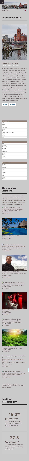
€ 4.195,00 (6, 277)
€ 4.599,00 (6, 366)
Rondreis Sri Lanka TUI (9, 347)
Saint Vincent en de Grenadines (8, 132)
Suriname (4, 154)
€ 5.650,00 (6, 213)
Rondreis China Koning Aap (10, 272)
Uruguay (3, 135)
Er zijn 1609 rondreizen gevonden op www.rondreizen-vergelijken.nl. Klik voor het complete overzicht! (13, 385)
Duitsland (4, 145)
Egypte (3, 156)
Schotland (4, 172)
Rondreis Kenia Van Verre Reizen (12, 209)
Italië (3, 137)
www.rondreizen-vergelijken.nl (15, 204)
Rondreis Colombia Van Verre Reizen (13, 373)
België (3, 153)
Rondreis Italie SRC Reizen (10, 310)
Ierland (3, 170)
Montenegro (4, 151)
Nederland (4, 167)
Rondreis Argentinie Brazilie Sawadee (13, 246)
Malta (3, 175)
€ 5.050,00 (6, 377)
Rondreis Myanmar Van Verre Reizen (13, 284)
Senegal (3, 130)
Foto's (5, 104)
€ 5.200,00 (6, 288)
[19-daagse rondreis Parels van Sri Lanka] (14, 337)
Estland (3, 129)
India (3, 143)
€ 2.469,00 (6, 325)
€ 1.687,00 (6, 351)
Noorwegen (4, 164)
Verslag (12, 104)
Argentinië (4, 148)
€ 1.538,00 (6, 240)
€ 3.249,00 (6, 251)
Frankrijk (3, 169)
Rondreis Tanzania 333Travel (11, 235)
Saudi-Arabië (4, 127)
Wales (3, 122)
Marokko (3, 177)
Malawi (3, 124)
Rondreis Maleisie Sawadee (10, 321)
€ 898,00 (5, 314)
